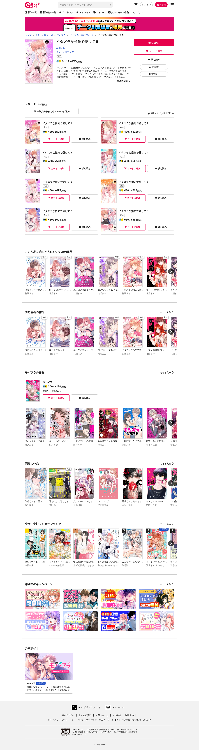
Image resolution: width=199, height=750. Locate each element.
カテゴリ (136, 12)
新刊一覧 (32, 12)
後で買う (155, 74)
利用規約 (129, 715)
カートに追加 (155, 51)
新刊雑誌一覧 (49, 12)
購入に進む (153, 43)
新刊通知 (155, 67)
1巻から (155, 113)
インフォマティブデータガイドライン (95, 720)
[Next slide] (171, 271)
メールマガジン (119, 707)
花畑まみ (60, 48)
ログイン (146, 4)
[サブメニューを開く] (172, 5)
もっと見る (165, 312)
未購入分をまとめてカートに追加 (53, 111)
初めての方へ (68, 715)
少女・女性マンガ (65, 52)
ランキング (67, 12)
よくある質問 (85, 715)
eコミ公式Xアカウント (87, 708)
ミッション (84, 12)
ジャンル (100, 12)
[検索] (110, 5)
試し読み (155, 59)
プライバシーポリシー (60, 720)
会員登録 (161, 4)
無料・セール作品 (120, 12)
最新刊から (168, 113)
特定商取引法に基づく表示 (136, 720)
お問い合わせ (102, 715)
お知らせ (116, 715)
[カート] (136, 5)
